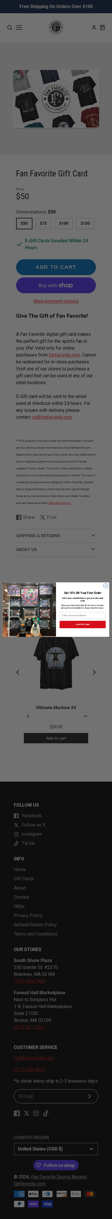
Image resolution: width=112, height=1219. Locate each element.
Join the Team (82, 624)
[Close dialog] (105, 585)
